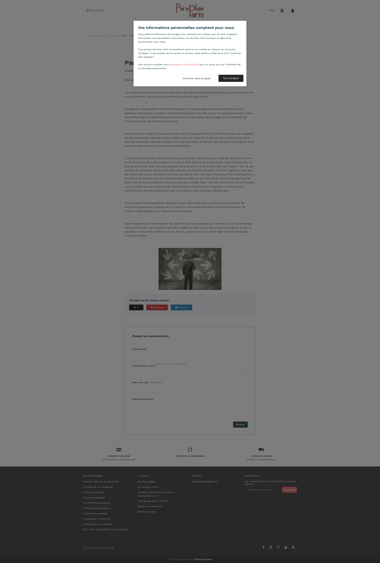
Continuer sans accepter (196, 78)
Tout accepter (231, 78)
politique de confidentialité (184, 64)
